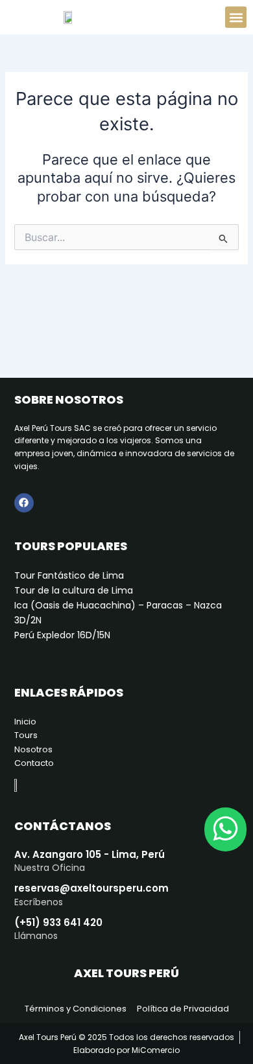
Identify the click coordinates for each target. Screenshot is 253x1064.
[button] (236, 17)
